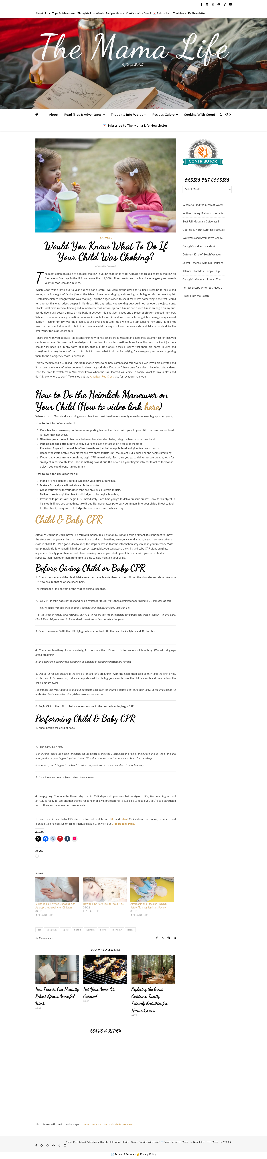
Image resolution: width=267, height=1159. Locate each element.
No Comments (109, 266)
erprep (65, 930)
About (39, 13)
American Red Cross (102, 376)
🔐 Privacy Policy (146, 1154)
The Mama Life (133, 46)
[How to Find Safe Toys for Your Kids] (105, 889)
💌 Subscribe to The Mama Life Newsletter (179, 13)
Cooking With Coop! (138, 13)
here (152, 406)
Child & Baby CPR (69, 519)
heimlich (90, 930)
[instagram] (213, 4)
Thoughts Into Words (91, 13)
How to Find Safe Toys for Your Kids (103, 904)
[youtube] (219, 4)
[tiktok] (225, 4)
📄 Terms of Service (122, 1154)
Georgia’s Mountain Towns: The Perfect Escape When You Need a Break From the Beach (202, 287)
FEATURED (106, 238)
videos (130, 930)
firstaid (77, 930)
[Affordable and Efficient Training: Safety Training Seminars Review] (152, 889)
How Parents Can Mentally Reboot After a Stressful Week (57, 996)
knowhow (117, 930)
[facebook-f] (202, 4)
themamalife (46, 938)
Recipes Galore (115, 13)
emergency (51, 930)
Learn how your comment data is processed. (108, 1124)
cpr (39, 930)
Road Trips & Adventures (60, 13)
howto (103, 930)
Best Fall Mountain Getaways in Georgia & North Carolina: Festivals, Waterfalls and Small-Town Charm (204, 229)
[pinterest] (207, 4)
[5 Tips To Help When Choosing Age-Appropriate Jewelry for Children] (57, 889)
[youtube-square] (230, 4)
